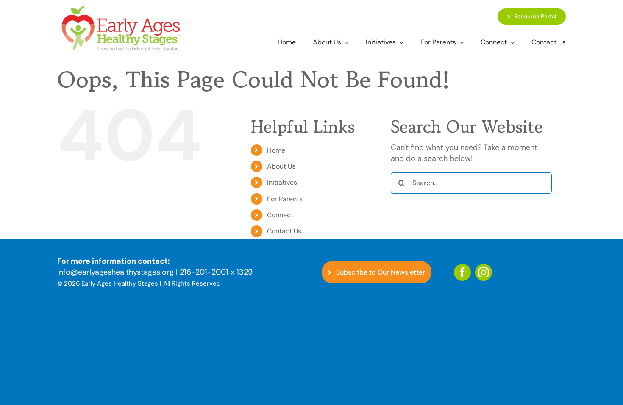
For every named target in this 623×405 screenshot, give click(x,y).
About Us (281, 166)
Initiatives (282, 182)
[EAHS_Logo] (120, 8)
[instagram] (483, 272)
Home (276, 150)
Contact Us (284, 231)
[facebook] (462, 272)
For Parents (285, 198)
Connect (280, 215)
